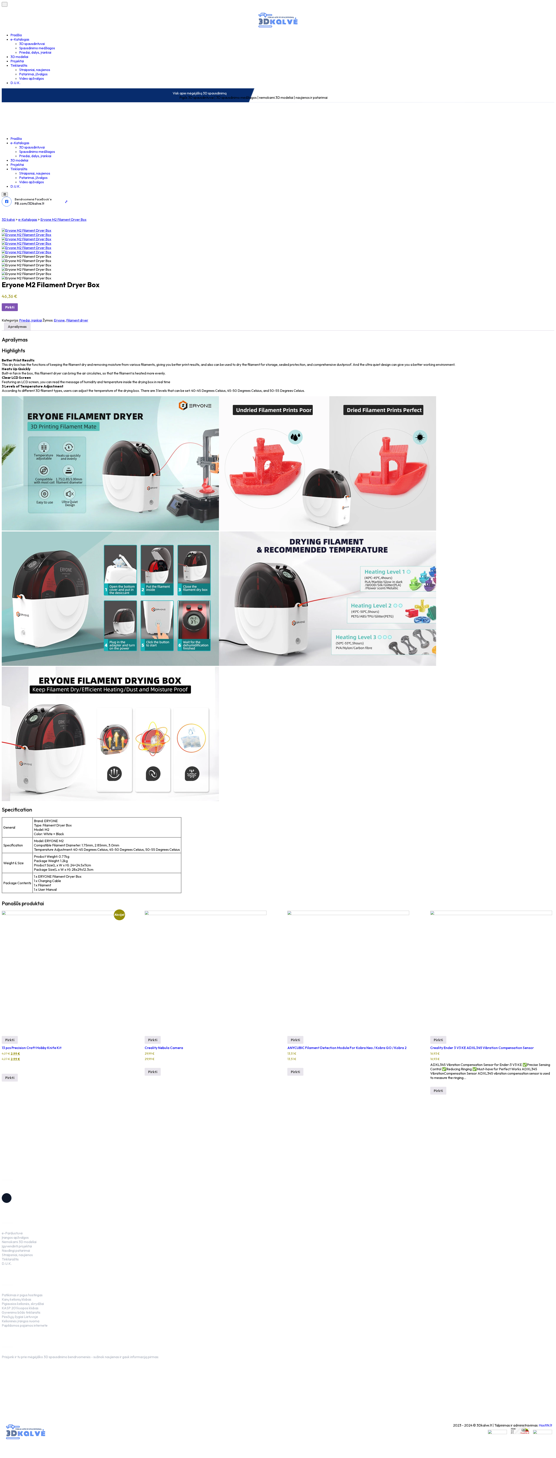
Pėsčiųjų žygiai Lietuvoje (20, 1317)
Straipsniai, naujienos (34, 70)
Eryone (59, 320)
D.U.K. (15, 83)
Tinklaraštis (18, 65)
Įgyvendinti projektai (17, 1246)
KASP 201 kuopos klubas (20, 1308)
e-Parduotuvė (12, 1233)
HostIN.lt (545, 1425)
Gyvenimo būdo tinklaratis (21, 1312)
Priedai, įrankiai (30, 320)
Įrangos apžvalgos (15, 1237)
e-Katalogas (19, 39)
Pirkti (9, 307)
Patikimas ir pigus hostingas (22, 1295)
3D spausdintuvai (32, 43)
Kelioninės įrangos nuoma (20, 1321)
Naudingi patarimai (16, 1250)
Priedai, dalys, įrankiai (35, 52)
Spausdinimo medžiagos (37, 48)
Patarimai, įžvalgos (33, 74)
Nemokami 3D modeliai (19, 1242)
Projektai (17, 61)
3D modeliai (19, 56)
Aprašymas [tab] (17, 326)
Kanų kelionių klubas (16, 1299)
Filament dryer (77, 320)
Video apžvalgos (31, 78)
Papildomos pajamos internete (25, 1325)
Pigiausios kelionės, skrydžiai (23, 1303)
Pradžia (16, 35)
